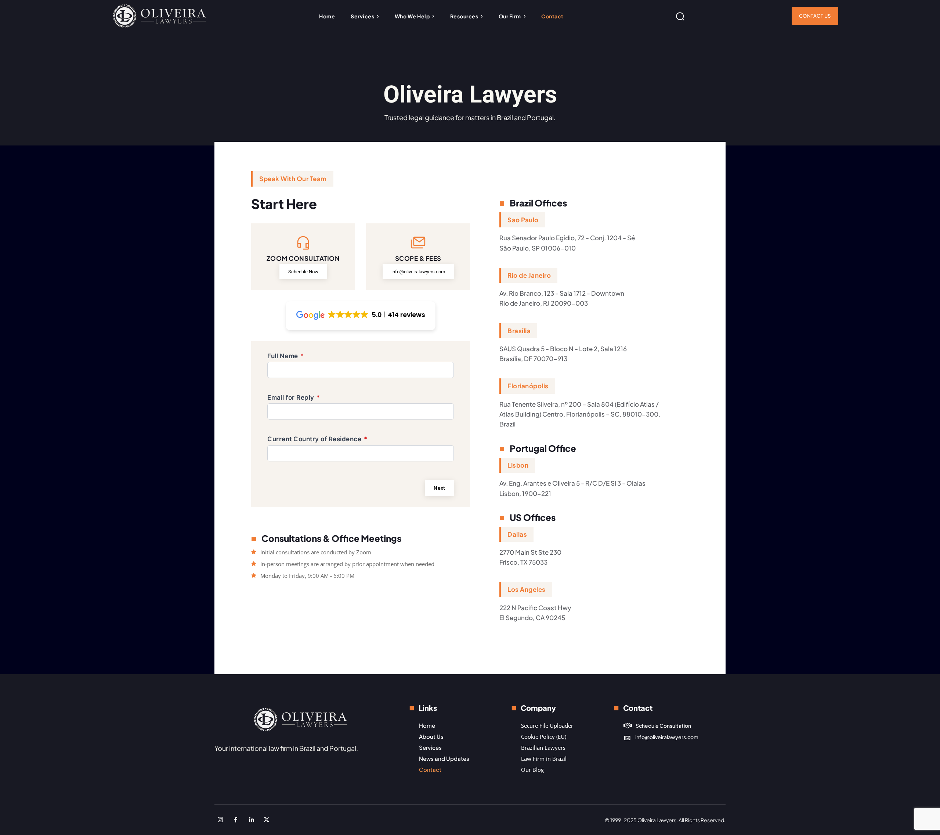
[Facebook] (236, 820)
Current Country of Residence (317, 439)
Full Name (285, 356)
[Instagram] (220, 820)
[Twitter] (266, 820)
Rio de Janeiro (529, 275)
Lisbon (517, 465)
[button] (680, 16)
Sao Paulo (523, 220)
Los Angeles (526, 589)
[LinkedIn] (251, 820)
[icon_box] (657, 726)
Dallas (517, 534)
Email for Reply (293, 397)
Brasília (519, 331)
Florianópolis (528, 386)
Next (439, 488)
